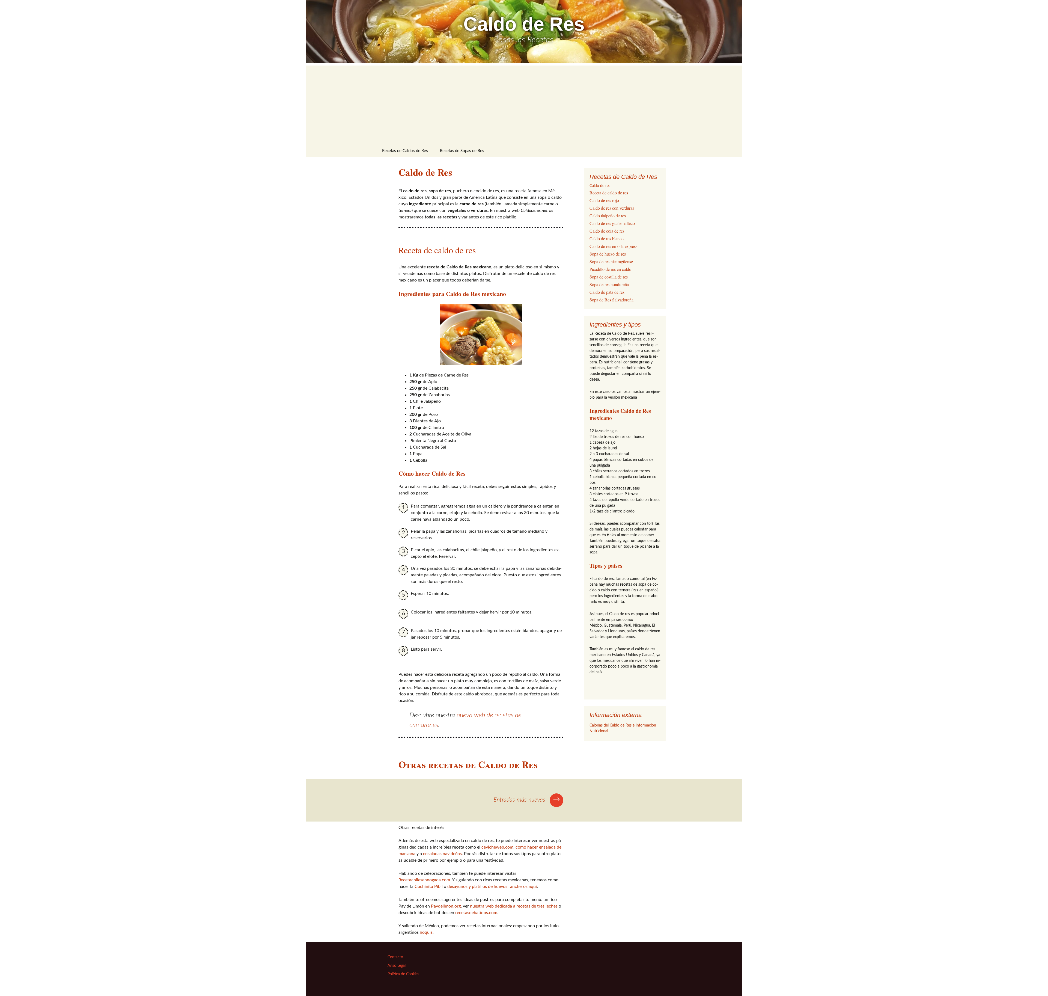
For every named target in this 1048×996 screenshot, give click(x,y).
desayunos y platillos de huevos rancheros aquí (492, 886)
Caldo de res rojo (604, 200)
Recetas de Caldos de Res (405, 151)
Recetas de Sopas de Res (462, 151)
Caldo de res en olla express (613, 246)
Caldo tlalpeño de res (608, 215)
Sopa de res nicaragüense (611, 261)
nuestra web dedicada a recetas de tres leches (514, 906)
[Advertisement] (524, 104)
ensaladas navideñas (442, 854)
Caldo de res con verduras (612, 208)
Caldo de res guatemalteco (612, 223)
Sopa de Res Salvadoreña (611, 300)
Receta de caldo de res (437, 250)
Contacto (395, 957)
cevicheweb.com (497, 847)
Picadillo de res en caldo (610, 269)
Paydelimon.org (446, 906)
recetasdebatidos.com (476, 913)
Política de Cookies (403, 974)
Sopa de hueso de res (608, 254)
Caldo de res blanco (607, 238)
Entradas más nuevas (526, 800)
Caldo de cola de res (607, 231)
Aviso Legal (397, 966)
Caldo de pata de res (607, 292)
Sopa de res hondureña (609, 284)
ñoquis (426, 932)
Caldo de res (600, 186)
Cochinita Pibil (429, 886)
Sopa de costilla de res (609, 277)
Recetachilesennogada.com (424, 880)
